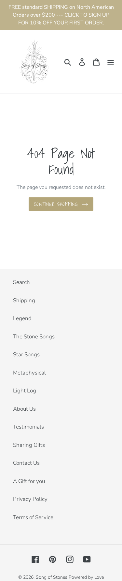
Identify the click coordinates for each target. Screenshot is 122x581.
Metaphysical (29, 372)
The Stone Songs (34, 336)
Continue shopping (56, 204)
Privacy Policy (30, 499)
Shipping (24, 300)
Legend (22, 318)
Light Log (24, 390)
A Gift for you (29, 481)
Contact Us (26, 463)
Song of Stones (51, 577)
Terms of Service (33, 517)
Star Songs (26, 354)
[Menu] (110, 61)
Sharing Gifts (29, 445)
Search (21, 282)
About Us (24, 409)
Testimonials (28, 427)
